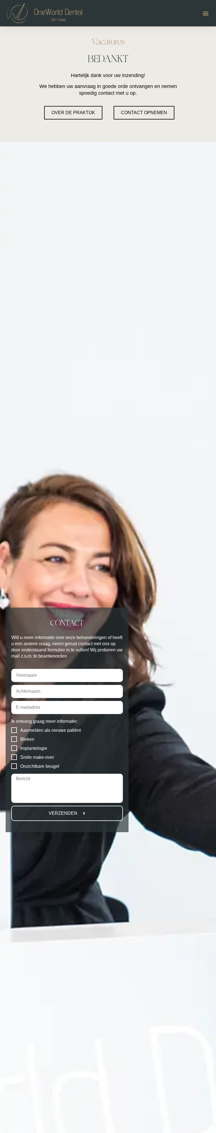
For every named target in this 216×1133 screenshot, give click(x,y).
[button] (205, 13)
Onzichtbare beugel (39, 766)
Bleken (27, 739)
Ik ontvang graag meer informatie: (44, 721)
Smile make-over (37, 757)
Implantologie (33, 748)
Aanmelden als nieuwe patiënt (50, 730)
